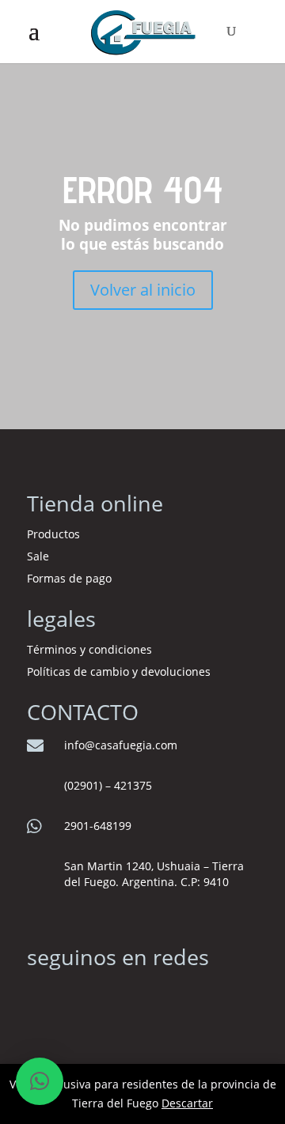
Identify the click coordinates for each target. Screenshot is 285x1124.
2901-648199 (97, 825)
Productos (53, 533)
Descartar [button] (187, 1103)
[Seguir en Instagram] (39, 995)
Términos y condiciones (91, 649)
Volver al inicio (143, 289)
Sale (38, 556)
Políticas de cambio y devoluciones (119, 671)
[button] (39, 1081)
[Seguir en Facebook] (71, 995)
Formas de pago (69, 578)
